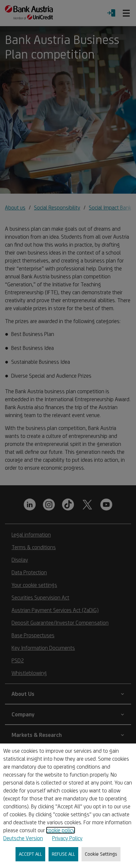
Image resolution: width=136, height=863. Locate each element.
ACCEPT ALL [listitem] (30, 854)
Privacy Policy (67, 838)
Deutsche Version (23, 838)
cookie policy (60, 830)
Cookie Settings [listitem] (101, 854)
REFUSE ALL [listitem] (63, 854)
